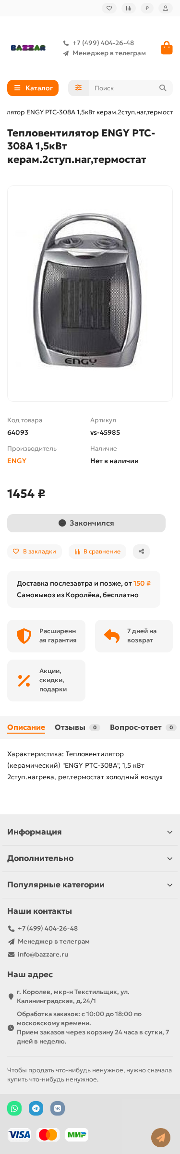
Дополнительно (40, 858)
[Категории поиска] (78, 88)
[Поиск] (162, 88)
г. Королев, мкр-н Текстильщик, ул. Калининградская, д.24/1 (73, 996)
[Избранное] (109, 8)
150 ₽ (142, 583)
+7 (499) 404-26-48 (103, 43)
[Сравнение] (128, 8)
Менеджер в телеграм (109, 53)
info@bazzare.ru (43, 954)
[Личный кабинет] (165, 8)
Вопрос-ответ (141, 727)
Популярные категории (56, 885)
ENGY (16, 460)
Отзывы (75, 727)
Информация (34, 832)
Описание (26, 727)
